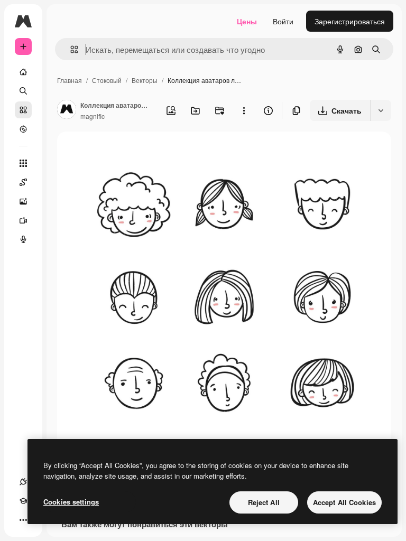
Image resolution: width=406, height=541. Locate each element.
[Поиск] (23, 90)
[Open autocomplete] (70, 49)
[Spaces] (23, 182)
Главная (69, 80)
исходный (128, 151)
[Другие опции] (243, 110)
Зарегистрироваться (350, 21)
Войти (283, 21)
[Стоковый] (23, 109)
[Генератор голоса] (23, 239)
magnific (92, 115)
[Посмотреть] (23, 128)
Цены (247, 21)
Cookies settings (71, 502)
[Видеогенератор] (23, 220)
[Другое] (23, 519)
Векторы (145, 80)
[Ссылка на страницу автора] (66, 110)
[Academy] (23, 500)
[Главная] (23, 71)
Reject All (264, 502)
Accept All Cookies (344, 502)
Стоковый (107, 80)
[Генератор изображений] (23, 201)
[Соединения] (23, 481)
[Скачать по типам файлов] (380, 110)
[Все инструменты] (23, 163)
